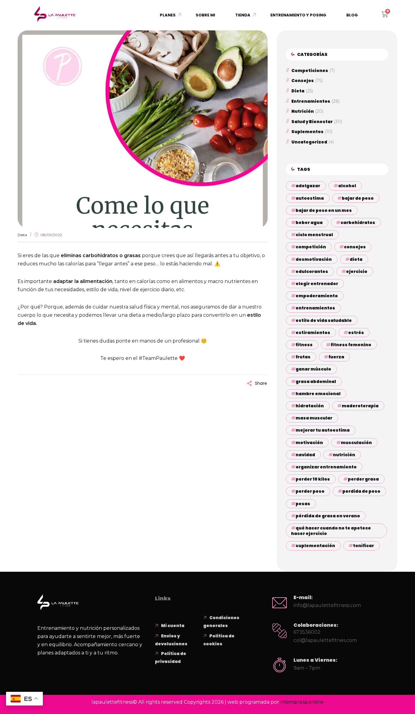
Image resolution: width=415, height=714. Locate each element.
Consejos (302, 81)
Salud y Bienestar (312, 122)
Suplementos (307, 132)
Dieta (22, 235)
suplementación (315, 546)
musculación (356, 443)
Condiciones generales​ (221, 622)
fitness (304, 345)
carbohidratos (358, 222)
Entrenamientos (310, 101)
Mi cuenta (172, 626)
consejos (355, 247)
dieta (356, 259)
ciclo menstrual (314, 235)
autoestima (310, 198)
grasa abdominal (316, 381)
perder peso (310, 491)
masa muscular (314, 418)
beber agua (309, 222)
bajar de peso (358, 198)
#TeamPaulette (158, 358)
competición (311, 247)
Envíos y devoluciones (171, 640)
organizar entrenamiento (326, 467)
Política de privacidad (170, 657)
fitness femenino (351, 345)
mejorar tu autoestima (323, 430)
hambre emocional (318, 394)
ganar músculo (313, 369)
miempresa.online (302, 702)
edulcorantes (312, 271)
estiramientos (313, 332)
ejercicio (356, 271)
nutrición (344, 455)
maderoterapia (360, 406)
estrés (356, 332)
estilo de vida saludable (324, 320)
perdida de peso (361, 491)
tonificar (363, 546)
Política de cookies (219, 640)
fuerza (336, 357)
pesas (303, 504)
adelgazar (308, 186)
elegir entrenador (317, 284)
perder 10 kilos (313, 479)
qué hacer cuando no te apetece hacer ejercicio (331, 530)
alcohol (347, 186)
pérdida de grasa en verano (328, 516)
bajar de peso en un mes (324, 210)
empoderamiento (317, 296)
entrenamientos (315, 308)
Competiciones (309, 71)
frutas (303, 357)
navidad (305, 455)
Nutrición (302, 111)
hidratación (310, 406)
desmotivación (314, 259)
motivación (309, 443)
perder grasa (363, 479)
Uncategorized (309, 142)
